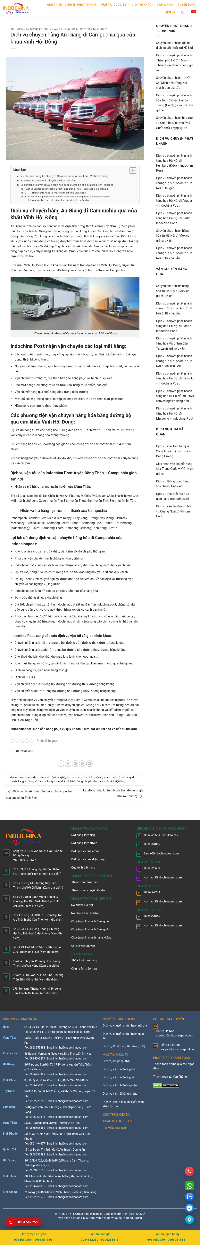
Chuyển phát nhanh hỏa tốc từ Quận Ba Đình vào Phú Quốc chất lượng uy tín (174, 123)
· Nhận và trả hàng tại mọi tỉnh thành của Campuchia (56, 192)
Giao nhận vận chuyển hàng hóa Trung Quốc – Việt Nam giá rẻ (175, 469)
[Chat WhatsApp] (189, 1185)
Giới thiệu (54, 4)
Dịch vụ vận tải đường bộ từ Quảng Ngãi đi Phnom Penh (173, 511)
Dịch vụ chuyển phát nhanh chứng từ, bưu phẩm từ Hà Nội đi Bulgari (174, 183)
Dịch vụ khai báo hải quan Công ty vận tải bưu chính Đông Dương (173, 451)
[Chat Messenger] (189, 1208)
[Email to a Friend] (75, 763)
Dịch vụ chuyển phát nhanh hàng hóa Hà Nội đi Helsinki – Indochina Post (175, 378)
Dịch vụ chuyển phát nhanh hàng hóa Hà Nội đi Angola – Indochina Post (174, 200)
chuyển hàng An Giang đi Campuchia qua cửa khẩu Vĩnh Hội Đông (46, 781)
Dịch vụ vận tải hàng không (120, 1093)
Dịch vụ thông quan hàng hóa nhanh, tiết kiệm (172, 484)
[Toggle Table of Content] (131, 170)
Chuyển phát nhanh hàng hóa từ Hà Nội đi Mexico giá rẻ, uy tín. (172, 235)
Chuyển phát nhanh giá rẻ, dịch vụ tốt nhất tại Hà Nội (174, 45)
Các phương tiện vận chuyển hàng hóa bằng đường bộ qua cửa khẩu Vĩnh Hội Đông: (67, 184)
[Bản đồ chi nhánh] (189, 1219)
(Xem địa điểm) (51, 874)
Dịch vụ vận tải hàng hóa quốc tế (65, 29)
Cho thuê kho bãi (26, 656)
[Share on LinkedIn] (89, 763)
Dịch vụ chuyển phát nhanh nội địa (125, 1025)
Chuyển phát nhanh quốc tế (33, 650)
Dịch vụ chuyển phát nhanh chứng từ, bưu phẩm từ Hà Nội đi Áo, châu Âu (174, 361)
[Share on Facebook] (61, 763)
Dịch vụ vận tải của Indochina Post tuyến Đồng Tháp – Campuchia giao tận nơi (67, 188)
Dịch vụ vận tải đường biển (120, 1085)
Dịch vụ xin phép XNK (116, 1061)
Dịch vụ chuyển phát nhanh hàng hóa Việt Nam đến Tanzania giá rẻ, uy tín (174, 343)
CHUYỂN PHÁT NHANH (119, 1019)
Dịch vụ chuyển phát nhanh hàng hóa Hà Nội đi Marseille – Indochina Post (174, 413)
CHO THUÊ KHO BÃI (117, 1114)
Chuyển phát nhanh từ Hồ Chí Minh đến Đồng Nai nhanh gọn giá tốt (173, 83)
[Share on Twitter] (68, 763)
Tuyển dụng (187, 4)
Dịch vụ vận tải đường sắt (119, 1077)
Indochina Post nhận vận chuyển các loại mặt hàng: (48, 180)
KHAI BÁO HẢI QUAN (117, 1121)
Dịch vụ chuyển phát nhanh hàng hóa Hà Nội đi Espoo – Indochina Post (175, 326)
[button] (193, 11)
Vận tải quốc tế (113, 4)
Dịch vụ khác (141, 4)
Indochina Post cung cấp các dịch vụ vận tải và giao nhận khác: (61, 200)
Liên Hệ (170, 12)
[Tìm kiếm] (183, 13)
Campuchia (97, 510)
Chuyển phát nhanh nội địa (32, 643)
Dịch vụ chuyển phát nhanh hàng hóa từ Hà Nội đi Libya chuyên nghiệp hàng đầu (175, 396)
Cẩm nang (164, 4)
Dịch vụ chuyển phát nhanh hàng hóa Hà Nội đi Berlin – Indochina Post (174, 218)
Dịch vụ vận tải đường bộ (26, 29)
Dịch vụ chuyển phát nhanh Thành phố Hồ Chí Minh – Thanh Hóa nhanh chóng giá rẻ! (174, 62)
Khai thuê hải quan (27, 663)
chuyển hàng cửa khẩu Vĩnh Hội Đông (105, 781)
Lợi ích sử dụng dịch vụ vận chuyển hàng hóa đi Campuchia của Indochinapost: (68, 196)
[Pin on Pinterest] (82, 763)
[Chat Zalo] (189, 1197)
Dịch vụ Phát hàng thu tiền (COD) (124, 1046)
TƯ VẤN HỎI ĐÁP (115, 1128)
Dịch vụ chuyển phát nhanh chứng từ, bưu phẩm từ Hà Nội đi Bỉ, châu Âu (174, 253)
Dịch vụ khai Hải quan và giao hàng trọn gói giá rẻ (172, 496)
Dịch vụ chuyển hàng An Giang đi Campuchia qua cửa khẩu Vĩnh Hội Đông (61, 176)
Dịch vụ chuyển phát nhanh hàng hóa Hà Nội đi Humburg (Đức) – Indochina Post (174, 163)
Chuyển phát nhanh (80, 4)
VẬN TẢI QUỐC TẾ (116, 1055)
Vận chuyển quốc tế (28, 691)
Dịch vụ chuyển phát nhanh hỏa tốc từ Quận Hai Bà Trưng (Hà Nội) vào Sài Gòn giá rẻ (174, 102)
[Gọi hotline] (189, 1171)
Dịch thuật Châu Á (133, 1214)
